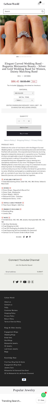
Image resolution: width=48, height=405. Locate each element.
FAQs (6, 307)
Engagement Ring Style (12, 365)
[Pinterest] (21, 282)
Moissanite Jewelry (11, 343)
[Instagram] (29, 282)
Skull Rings (8, 340)
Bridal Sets (8, 337)
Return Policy (9, 140)
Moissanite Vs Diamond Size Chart (16, 370)
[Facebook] (13, 282)
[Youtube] (24, 282)
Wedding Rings (9, 335)
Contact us (8, 305)
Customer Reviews (11, 310)
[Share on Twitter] (27, 237)
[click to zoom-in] (44, 18)
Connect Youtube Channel (24, 260)
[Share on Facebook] (24, 237)
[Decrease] (19, 121)
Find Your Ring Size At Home (14, 362)
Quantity (24, 116)
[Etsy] (32, 282)
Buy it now (24, 133)
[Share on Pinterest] (30, 237)
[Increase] (28, 121)
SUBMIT (40, 272)
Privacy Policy (37, 140)
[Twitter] (17, 282)
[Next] (44, 36)
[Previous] (3, 36)
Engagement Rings (11, 332)
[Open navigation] (43, 4)
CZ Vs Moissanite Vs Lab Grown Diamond (19, 373)
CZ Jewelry (8, 346)
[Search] (43, 11)
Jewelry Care (9, 368)
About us (7, 302)
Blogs (6, 352)
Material (23, 89)
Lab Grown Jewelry (11, 349)
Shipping (20, 85)
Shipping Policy (23, 140)
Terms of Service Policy (12, 321)
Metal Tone (24, 97)
